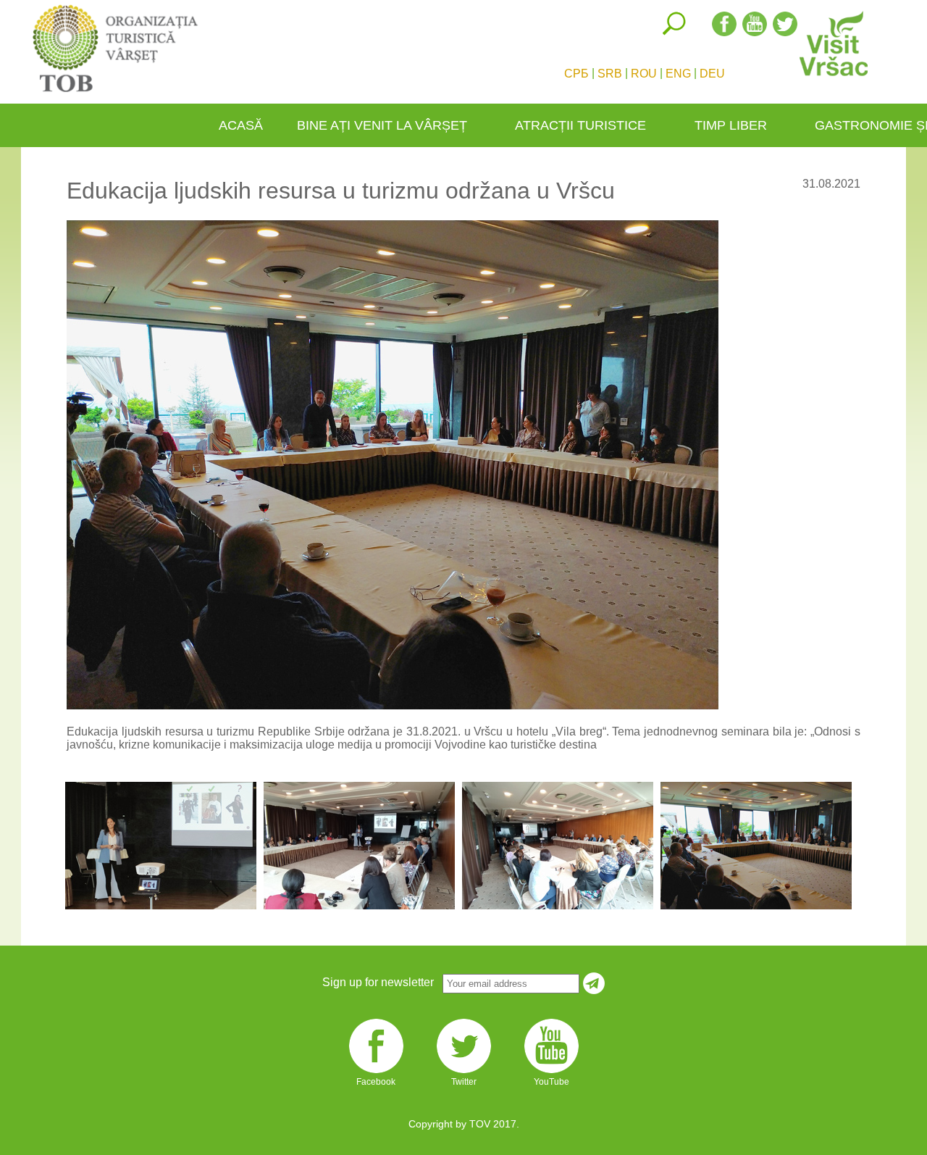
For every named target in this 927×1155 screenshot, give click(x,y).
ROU (644, 73)
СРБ (576, 73)
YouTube (551, 1073)
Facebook (375, 1073)
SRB (609, 73)
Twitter (464, 1073)
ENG (678, 73)
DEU (712, 73)
